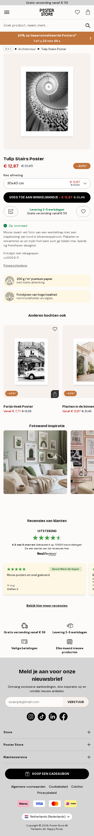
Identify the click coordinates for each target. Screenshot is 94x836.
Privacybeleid (47, 793)
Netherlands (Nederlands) (48, 817)
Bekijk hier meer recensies (47, 605)
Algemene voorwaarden (28, 787)
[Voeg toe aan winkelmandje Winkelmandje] (55, 394)
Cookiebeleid (58, 787)
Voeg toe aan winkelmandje (47, 197)
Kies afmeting (13, 175)
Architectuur (27, 49)
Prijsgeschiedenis (15, 265)
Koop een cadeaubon (50, 774)
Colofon (77, 787)
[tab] (77, 12)
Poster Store (57, 825)
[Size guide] (10, 211)
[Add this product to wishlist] (83, 211)
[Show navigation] (7, 12)
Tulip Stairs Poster (53, 49)
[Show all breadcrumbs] (8, 49)
